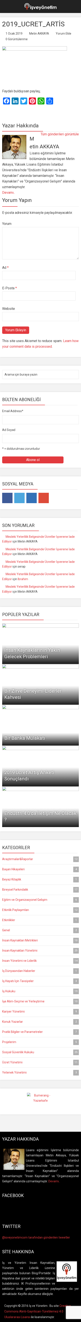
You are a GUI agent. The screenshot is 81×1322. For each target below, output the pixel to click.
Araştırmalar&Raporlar (40, 859)
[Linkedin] (31, 498)
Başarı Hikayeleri (39, 869)
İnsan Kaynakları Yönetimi (40, 950)
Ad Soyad (8, 430)
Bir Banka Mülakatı (24, 738)
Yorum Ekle (63, 33)
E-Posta (9, 288)
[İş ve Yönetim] (40, 6)
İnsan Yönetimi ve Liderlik (40, 960)
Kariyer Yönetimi (39, 1011)
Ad (5, 268)
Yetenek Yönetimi (39, 1072)
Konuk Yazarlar (39, 1021)
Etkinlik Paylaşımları (40, 910)
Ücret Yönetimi (40, 1062)
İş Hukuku (40, 991)
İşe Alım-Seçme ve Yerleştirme (40, 1001)
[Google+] (43, 498)
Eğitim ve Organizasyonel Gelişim (39, 899)
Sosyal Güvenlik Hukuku (40, 1052)
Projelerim (39, 1042)
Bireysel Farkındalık (40, 889)
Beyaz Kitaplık (39, 879)
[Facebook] (7, 498)
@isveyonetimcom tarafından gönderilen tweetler (36, 1237)
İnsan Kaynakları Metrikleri (40, 940)
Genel (39, 930)
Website (8, 309)
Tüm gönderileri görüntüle (60, 134)
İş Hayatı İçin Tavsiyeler (39, 981)
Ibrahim (23, 579)
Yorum (6, 224)
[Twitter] (19, 498)
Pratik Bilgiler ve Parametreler (39, 1032)
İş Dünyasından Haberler (39, 971)
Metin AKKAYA (39, 33)
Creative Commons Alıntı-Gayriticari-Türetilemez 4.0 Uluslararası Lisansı (37, 1311)
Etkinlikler (39, 920)
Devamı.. (8, 192)
